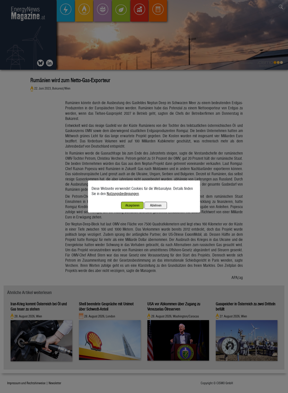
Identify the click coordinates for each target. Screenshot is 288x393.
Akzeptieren (132, 205)
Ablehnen (156, 205)
